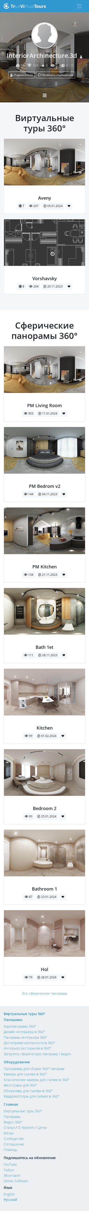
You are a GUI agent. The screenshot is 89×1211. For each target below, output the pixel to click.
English (9, 1194)
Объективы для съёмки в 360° (28, 1090)
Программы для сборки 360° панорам (34, 1068)
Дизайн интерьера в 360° (24, 1031)
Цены (42, 1127)
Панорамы (13, 1019)
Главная (11, 1104)
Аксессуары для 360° (20, 1085)
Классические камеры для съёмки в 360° (36, 1079)
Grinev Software (16, 1181)
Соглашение (14, 1144)
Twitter (9, 1170)
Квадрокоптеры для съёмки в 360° (31, 1096)
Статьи (9, 1127)
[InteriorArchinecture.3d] (44, 192)
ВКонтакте (12, 1175)
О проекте (26, 1127)
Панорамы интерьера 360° (25, 1037)
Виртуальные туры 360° (24, 1013)
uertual (28, 6)
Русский (10, 1199)
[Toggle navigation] (79, 6)
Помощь (10, 1149)
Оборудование (17, 1062)
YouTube (10, 1164)
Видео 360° (13, 1122)
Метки (9, 1133)
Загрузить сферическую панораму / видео (37, 1054)
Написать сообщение (57, 75)
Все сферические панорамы (44, 993)
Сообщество (14, 1138)
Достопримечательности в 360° (29, 1042)
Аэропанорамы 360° (20, 1026)
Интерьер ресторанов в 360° (27, 1048)
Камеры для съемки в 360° (25, 1074)
